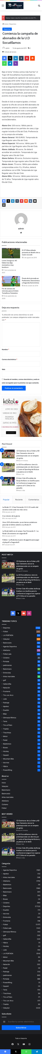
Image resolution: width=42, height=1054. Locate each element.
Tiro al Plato (7, 725)
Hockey (6, 751)
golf (4, 680)
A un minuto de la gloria (11, 516)
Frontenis (6, 691)
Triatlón (6, 729)
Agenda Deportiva (10, 646)
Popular (6, 500)
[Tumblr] (21, 58)
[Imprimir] (4, 205)
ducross (6, 763)
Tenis (5, 721)
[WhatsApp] (4, 63)
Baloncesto (7, 643)
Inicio (6, 24)
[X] (10, 58)
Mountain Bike (8, 759)
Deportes (12, 24)
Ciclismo (6, 658)
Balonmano (7, 669)
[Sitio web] (21, 232)
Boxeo (5, 748)
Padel (5, 740)
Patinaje (6, 703)
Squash (6, 755)
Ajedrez (6, 706)
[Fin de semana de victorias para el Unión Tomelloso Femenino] (11, 281)
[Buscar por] (39, 6)
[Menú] (3, 6)
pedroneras (7, 665)
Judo (5, 699)
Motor (5, 736)
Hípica (5, 766)
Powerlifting (7, 770)
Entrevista (7, 673)
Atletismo (6, 650)
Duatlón (6, 710)
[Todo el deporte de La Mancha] (14, 5)
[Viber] (15, 63)
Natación (6, 688)
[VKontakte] (30, 201)
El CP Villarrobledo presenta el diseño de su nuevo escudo (31, 252)
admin (7, 48)
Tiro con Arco (8, 695)
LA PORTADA (8, 635)
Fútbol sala (7, 654)
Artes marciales (9, 676)
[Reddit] (32, 58)
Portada (6, 661)
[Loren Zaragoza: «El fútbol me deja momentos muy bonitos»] (11, 253)
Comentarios (33, 500)
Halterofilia (7, 684)
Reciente (19, 500)
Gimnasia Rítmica (9, 718)
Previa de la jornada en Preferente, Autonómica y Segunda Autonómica (31, 280)
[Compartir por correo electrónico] (35, 201)
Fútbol (5, 631)
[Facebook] (4, 58)
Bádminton (7, 744)
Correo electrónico (9, 359)
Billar (5, 714)
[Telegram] (10, 63)
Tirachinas (7, 733)
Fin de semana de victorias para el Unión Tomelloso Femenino (10, 291)
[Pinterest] (26, 58)
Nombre (5, 349)
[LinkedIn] (15, 58)
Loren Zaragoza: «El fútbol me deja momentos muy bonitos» (9, 263)
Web (3, 369)
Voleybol (6, 639)
